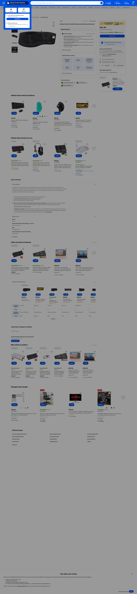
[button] (117, 3)
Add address (17, 19)
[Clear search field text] (98, 3)
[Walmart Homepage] (3, 3)
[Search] (101, 3)
